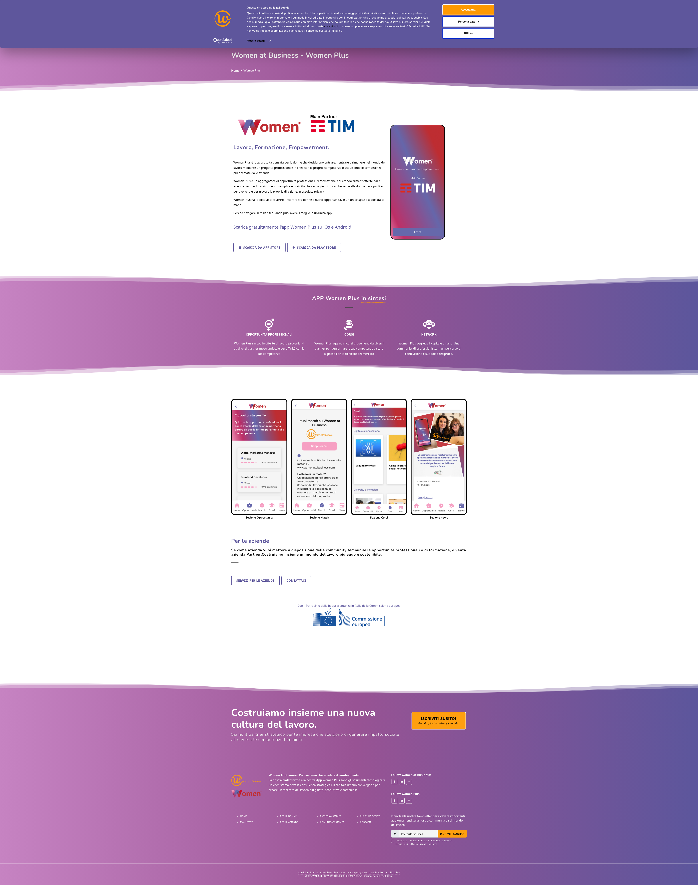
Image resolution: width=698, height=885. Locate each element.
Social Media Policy (373, 872)
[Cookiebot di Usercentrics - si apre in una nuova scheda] (223, 40)
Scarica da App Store (261, 248)
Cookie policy (393, 872)
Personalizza (466, 21)
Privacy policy (354, 872)
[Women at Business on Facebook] (394, 782)
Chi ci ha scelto (370, 816)
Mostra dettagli (256, 40)
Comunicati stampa (332, 822)
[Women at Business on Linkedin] (402, 782)
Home (235, 71)
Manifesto (246, 822)
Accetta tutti (468, 9)
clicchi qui (331, 26)
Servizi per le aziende (255, 581)
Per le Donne (288, 816)
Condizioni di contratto (333, 872)
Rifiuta (468, 33)
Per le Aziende (289, 822)
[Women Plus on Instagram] (409, 801)
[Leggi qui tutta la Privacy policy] (416, 844)
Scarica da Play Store (316, 248)
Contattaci (296, 581)
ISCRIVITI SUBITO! (452, 834)
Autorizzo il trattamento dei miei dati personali (424, 842)
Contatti (365, 822)
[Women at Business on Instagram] (409, 782)
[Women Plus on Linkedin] (402, 801)
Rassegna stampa (330, 816)
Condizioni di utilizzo (308, 872)
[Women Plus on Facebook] (394, 801)
